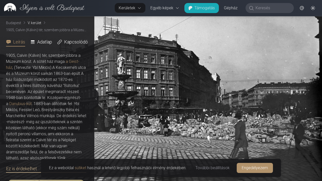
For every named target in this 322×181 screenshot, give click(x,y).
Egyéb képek (161, 8)
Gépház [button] (230, 8)
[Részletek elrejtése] (95, 99)
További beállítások (212, 167)
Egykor (229, 20)
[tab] (17, 42)
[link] (42, 8)
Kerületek (127, 8)
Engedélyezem (255, 167)
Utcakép (260, 20)
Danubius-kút (20, 103)
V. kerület (34, 23)
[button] (302, 8)
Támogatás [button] (204, 8)
